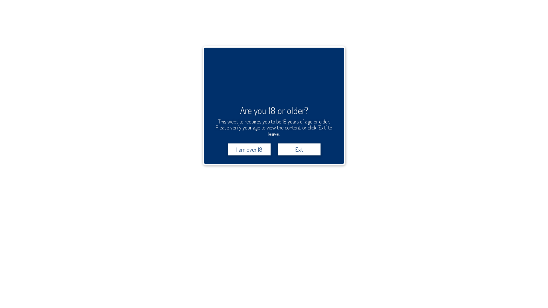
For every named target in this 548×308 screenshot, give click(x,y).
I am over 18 (249, 149)
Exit (299, 149)
